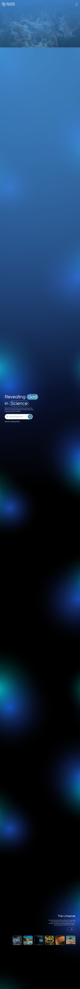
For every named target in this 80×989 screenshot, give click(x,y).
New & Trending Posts (12, 421)
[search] (30, 416)
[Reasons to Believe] (8, 4)
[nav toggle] (77, 4)
